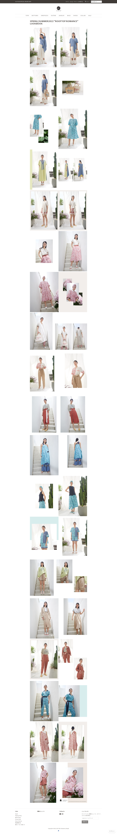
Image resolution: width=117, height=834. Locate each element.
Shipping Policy (18, 815)
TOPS (27, 15)
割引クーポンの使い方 (20, 824)
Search (16, 814)
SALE (89, 15)
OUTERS (53, 15)
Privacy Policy (18, 819)
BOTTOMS (35, 15)
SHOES (75, 15)
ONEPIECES (44, 15)
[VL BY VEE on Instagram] (62, 814)
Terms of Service (18, 821)
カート (88, 1)
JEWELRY (62, 15)
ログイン (67, 1)
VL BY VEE (58, 828)
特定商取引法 (18, 822)
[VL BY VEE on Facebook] (60, 814)
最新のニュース (40, 811)
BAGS (69, 15)
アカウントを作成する (78, 1)
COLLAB (83, 15)
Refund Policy (18, 817)
